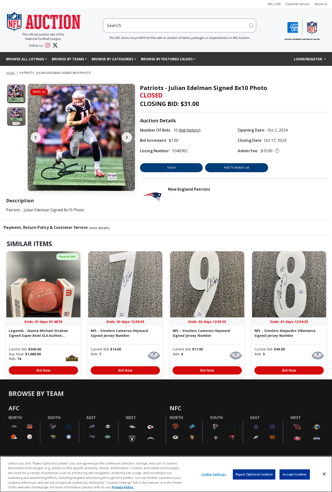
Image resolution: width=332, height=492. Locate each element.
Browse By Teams (68, 59)
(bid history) (190, 130)
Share (171, 167)
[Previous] (36, 137)
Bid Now (43, 370)
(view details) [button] (99, 228)
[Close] (324, 474)
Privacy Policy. (123, 487)
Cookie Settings (213, 474)
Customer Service (297, 4)
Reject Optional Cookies (254, 474)
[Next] (127, 137)
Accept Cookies (294, 474)
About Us (320, 4)
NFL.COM (274, 4)
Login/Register (308, 59)
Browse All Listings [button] (25, 59)
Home (10, 73)
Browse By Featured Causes (167, 59)
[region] (166, 474)
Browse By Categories (112, 59)
